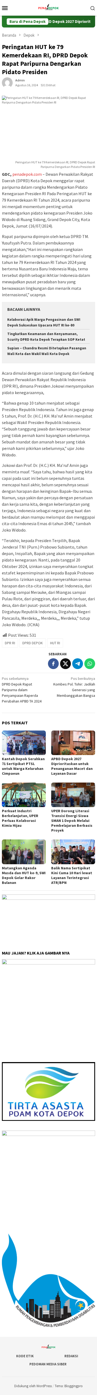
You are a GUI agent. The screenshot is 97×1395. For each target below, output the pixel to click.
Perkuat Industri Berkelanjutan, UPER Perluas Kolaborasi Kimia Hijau (20, 818)
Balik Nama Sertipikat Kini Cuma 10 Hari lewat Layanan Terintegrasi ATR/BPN (71, 875)
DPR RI (10, 642)
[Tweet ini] (65, 663)
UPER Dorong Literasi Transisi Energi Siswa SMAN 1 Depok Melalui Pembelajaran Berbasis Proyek (71, 820)
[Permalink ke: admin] (7, 82)
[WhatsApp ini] (89, 663)
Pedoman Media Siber (48, 1364)
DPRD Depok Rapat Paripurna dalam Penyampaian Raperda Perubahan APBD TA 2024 (21, 690)
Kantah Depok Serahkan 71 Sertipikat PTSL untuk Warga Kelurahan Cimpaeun (23, 766)
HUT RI (55, 642)
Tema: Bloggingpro (69, 1386)
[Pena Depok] (48, 7)
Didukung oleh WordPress (33, 1386)
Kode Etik (25, 1356)
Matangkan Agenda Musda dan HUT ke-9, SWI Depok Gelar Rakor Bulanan (24, 875)
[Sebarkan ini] (53, 663)
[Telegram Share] (77, 663)
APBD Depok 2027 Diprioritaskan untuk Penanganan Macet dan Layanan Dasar (72, 766)
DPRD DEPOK (32, 642)
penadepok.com (27, 174)
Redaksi (71, 1356)
